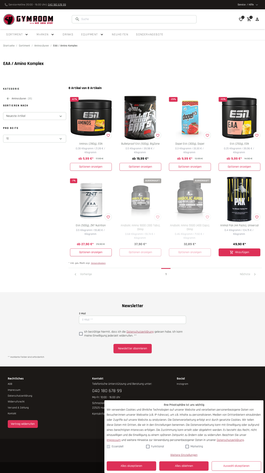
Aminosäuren (41, 45)
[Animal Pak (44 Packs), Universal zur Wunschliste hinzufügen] (256, 216)
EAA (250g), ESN (239, 144)
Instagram (182, 384)
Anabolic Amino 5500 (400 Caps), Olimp (190, 227)
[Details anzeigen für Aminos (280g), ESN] (90, 117)
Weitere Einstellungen (183, 455)
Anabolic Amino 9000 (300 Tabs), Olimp (140, 227)
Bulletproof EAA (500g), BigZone (140, 144)
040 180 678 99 (57, 4)
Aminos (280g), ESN (90, 144)
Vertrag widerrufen (23, 424)
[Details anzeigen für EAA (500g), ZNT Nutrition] (90, 199)
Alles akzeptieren (131, 466)
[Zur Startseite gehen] (28, 19)
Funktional (157, 446)
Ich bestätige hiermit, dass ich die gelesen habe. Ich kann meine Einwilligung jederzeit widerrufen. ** (133, 334)
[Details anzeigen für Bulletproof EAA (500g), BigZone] (140, 117)
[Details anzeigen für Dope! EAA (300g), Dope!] (189, 117)
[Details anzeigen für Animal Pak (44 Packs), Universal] (239, 199)
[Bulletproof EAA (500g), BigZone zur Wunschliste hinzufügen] (157, 135)
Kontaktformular (102, 414)
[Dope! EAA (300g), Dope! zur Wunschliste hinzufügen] (207, 135)
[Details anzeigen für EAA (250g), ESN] (239, 117)
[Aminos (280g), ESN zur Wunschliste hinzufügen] (108, 135)
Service (246, 4)
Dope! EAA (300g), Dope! (189, 144)
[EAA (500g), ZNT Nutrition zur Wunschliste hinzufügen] (108, 216)
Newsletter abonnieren (132, 348)
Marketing (197, 446)
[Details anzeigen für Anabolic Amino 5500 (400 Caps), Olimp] (189, 199)
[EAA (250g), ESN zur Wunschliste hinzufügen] (256, 135)
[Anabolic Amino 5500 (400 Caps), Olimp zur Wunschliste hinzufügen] (207, 216)
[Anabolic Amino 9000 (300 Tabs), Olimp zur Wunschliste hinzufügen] (157, 216)
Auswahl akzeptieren (236, 466)
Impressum (114, 440)
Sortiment (24, 45)
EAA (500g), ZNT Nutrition (91, 225)
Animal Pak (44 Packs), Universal (239, 225)
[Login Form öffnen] (257, 19)
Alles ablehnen (184, 466)
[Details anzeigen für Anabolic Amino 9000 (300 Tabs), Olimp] (140, 199)
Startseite (9, 45)
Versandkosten (98, 263)
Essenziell (117, 446)
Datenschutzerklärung (140, 332)
